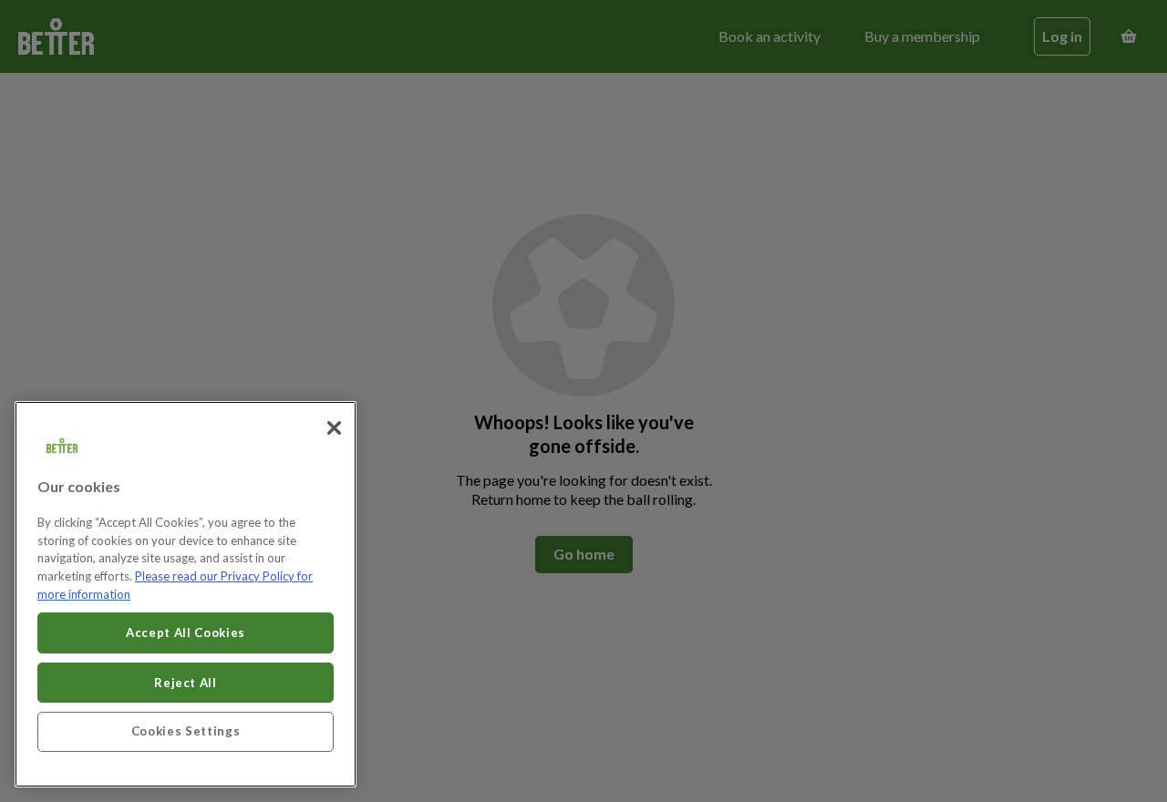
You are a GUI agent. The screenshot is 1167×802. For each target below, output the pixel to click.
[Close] (334, 428)
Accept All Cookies (185, 632)
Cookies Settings (186, 731)
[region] (185, 594)
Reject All (185, 681)
